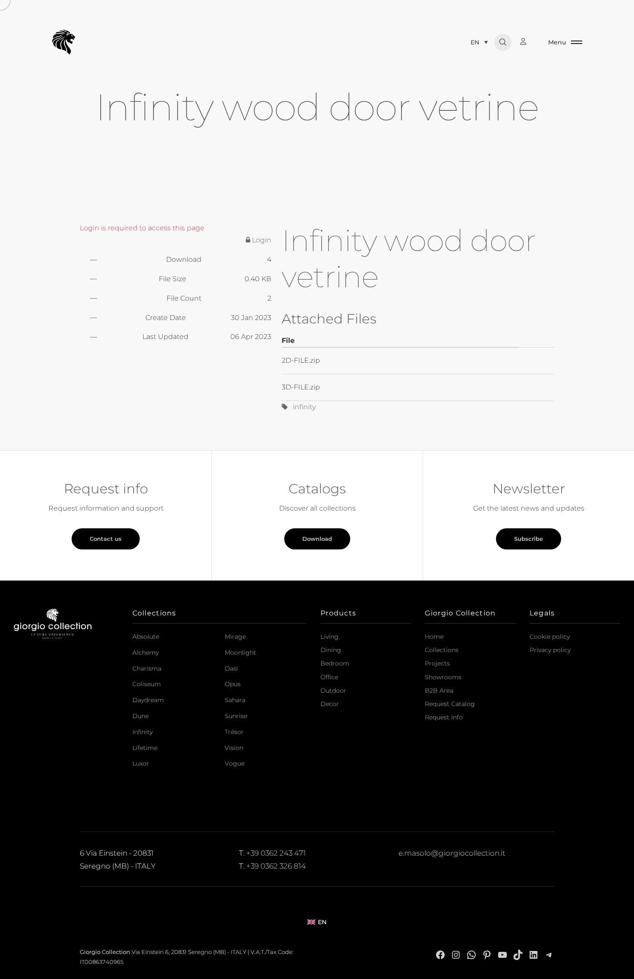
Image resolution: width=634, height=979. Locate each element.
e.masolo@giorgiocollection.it (452, 853)
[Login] (527, 42)
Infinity (142, 732)
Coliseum (146, 684)
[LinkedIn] (533, 955)
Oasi (231, 668)
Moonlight (240, 652)
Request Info (444, 717)
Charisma (146, 668)
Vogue (235, 763)
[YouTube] (502, 955)
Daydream (148, 700)
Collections (441, 650)
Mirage (235, 636)
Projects (437, 663)
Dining (330, 650)
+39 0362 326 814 (276, 866)
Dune (140, 716)
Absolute (145, 636)
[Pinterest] (487, 955)
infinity (302, 407)
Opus (233, 684)
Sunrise (236, 716)
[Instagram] (456, 955)
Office (329, 677)
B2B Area (439, 690)
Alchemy (145, 652)
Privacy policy (550, 650)
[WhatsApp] (471, 955)
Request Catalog (450, 704)
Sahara (235, 700)
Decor (329, 704)
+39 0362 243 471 (276, 853)
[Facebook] (440, 955)
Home (434, 636)
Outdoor (333, 690)
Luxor (140, 763)
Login (260, 240)
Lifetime (144, 748)
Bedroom (334, 663)
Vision (234, 748)
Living (329, 636)
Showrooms (443, 677)
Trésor (234, 732)
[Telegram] (549, 955)
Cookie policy (550, 636)
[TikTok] (518, 955)
